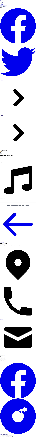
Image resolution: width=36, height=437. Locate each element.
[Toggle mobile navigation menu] (6, 5)
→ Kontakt (1, 434)
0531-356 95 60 (1, 319)
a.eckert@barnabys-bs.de (2, 355)
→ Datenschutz (3, 434)
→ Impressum (6, 434)
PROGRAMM (1, 5)
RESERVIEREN (4, 5)
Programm (2, 115)
